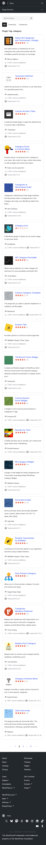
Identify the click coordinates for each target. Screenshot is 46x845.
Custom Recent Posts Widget (22, 399)
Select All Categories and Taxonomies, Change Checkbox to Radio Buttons (27, 39)
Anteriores (10, 746)
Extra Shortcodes (23, 500)
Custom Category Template (28, 293)
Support (5, 780)
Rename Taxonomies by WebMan (24, 539)
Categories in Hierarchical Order (23, 186)
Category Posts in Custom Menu (22, 148)
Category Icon (21, 225)
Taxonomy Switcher (24, 76)
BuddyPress (8, 806)
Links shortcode (22, 710)
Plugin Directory (7, 10)
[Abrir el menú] (42, 3)
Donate (28, 784)
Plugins (27, 766)
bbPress (6, 802)
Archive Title (21, 325)
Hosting (5, 766)
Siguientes (35, 746)
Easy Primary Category (25, 573)
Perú (9, 816)
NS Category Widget (24, 462)
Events (27, 780)
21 (31, 746)
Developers (6, 784)
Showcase (28, 758)
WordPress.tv (8, 788)
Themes (27, 762)
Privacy (5, 769)
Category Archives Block (26, 679)
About (4, 758)
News (4, 762)
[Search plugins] (31, 18)
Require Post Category (25, 643)
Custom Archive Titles (25, 111)
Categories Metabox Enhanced (23, 610)
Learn (4, 776)
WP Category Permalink (26, 257)
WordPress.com (9, 795)
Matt (5, 799)
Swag (27, 788)
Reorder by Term (23, 430)
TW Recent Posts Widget (26, 357)
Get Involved (29, 776)
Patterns (27, 769)
